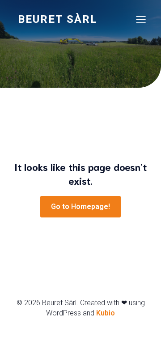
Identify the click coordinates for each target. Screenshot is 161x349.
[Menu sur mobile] (141, 19)
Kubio (105, 313)
